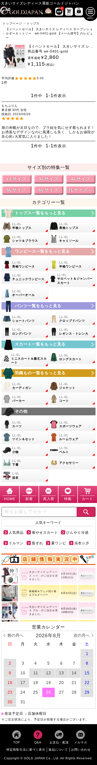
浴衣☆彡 (81, 543)
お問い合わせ (81, 749)
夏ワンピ (58, 543)
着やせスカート (45, 532)
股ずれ (37, 543)
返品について (58, 749)
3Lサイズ (48, 178)
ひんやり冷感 (77, 532)
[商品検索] (86, 512)
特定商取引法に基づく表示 (25, 749)
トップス (33, 23)
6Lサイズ (48, 189)
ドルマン (16, 543)
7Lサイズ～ (80, 189)
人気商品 (16, 532)
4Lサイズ (81, 178)
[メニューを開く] (90, 11)
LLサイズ (16, 178)
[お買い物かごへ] (69, 12)
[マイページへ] (79, 12)
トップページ (12, 23)
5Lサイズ (16, 189)
